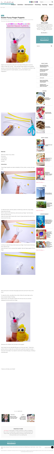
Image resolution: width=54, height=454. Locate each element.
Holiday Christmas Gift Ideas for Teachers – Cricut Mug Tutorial (48, 159)
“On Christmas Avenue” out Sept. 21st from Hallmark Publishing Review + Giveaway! (49, 234)
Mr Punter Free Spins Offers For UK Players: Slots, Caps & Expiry (44, 74)
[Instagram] (33, 2)
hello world (42, 77)
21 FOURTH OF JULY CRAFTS (48, 145)
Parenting (37, 4)
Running (44, 4)
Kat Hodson (6, 430)
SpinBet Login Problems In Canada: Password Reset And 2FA (44, 70)
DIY (21, 411)
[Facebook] (30, 2)
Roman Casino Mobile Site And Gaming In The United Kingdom (44, 81)
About (51, 4)
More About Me (44, 32)
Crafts (3, 15)
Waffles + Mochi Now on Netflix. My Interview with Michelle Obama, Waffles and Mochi (49, 244)
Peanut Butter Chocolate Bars (48, 127)
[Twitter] (35, 2)
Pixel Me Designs (50, 447)
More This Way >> (40, 182)
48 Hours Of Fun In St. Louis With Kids (48, 193)
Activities (20, 4)
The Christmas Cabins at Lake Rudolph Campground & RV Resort (49, 205)
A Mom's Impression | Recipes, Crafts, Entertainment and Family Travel (7, 3)
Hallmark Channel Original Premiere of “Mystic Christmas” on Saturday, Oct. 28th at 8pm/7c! (48, 221)
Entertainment (29, 4)
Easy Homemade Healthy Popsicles (48, 113)
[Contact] (37, 2)
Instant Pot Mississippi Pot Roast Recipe (48, 98)
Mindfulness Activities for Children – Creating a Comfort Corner (48, 173)
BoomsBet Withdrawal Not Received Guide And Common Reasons (44, 66)
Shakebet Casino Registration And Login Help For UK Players (44, 85)
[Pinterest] (32, 2)
